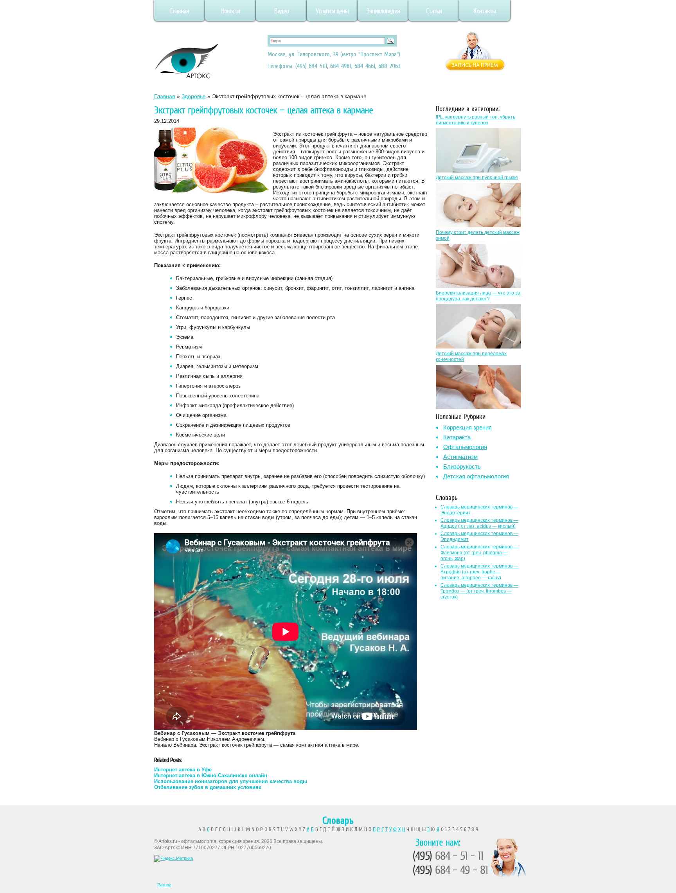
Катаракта (457, 437)
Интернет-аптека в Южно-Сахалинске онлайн (210, 775)
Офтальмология (465, 447)
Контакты (484, 11)
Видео (281, 11)
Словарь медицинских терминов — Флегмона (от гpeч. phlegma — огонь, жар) (479, 552)
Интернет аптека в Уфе (183, 770)
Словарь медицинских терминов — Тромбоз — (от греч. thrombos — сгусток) (479, 591)
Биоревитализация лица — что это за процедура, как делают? (478, 296)
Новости (230, 11)
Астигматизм (460, 456)
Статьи (434, 11)
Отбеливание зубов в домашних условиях (207, 787)
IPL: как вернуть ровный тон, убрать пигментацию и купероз (475, 120)
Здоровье (194, 96)
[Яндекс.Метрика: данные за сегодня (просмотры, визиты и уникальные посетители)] (173, 858)
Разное (164, 884)
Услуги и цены (332, 11)
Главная (179, 11)
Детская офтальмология (476, 476)
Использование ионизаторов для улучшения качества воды (230, 781)
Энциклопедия (383, 11)
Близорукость (462, 466)
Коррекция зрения (467, 427)
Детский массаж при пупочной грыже (477, 177)
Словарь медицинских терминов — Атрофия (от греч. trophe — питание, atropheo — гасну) (479, 571)
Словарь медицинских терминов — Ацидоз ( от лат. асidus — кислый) (479, 523)
